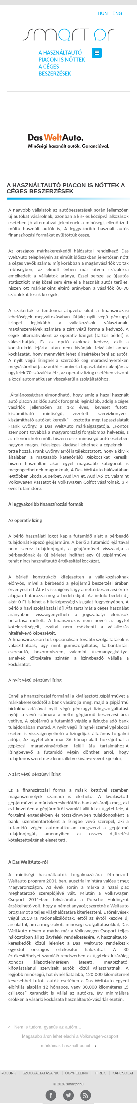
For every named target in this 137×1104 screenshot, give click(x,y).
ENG (117, 13)
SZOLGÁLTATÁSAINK (41, 1073)
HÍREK (100, 1073)
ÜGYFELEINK (76, 1073)
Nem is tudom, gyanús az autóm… (47, 1027)
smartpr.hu (74, 1084)
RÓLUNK (8, 1073)
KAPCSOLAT (123, 1073)
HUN (103, 13)
